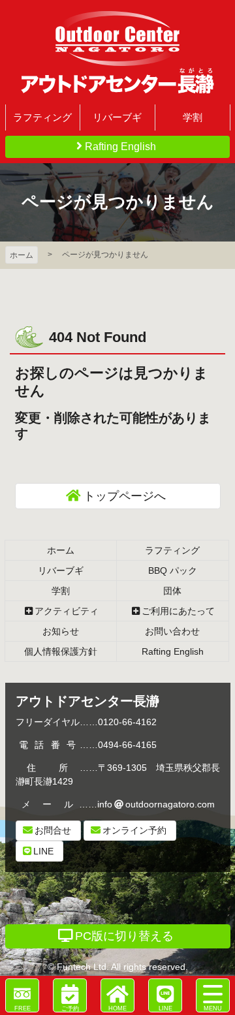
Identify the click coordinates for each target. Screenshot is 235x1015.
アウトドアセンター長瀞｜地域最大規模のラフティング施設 (117, 52)
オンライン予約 (134, 830)
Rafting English (120, 146)
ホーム (21, 255)
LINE (43, 851)
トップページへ (125, 496)
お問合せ (53, 830)
